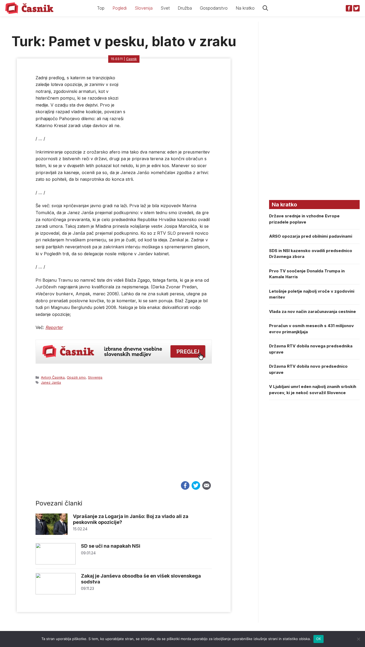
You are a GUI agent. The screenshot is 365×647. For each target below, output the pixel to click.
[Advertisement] (124, 438)
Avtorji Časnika (53, 377)
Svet (165, 8)
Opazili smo (76, 377)
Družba (185, 8)
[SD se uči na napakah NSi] (56, 563)
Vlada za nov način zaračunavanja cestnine (312, 311)
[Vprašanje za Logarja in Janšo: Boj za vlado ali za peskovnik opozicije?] (52, 533)
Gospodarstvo (214, 8)
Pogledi (119, 8)
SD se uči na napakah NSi (110, 546)
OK (318, 639)
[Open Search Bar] (265, 8)
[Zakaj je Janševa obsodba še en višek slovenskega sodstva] (56, 592)
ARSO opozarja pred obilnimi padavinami (310, 236)
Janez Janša (51, 383)
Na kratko (245, 8)
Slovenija (144, 8)
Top (100, 8)
